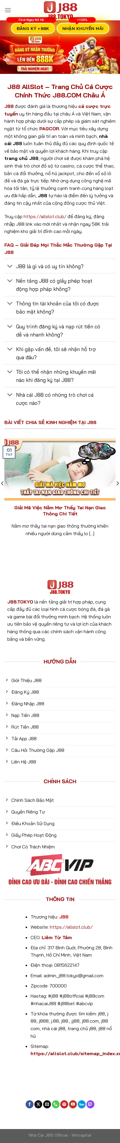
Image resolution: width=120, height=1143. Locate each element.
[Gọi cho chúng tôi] (56, 1104)
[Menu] (7, 10)
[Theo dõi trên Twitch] (90, 1104)
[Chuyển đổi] (10, 266)
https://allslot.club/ (45, 216)
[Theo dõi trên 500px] (82, 1104)
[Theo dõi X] (38, 1104)
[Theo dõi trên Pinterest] (64, 1104)
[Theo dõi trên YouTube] (73, 1104)
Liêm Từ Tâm (57, 937)
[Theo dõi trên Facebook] (29, 1104)
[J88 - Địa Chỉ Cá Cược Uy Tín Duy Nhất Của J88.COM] (60, 10)
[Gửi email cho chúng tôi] (47, 1104)
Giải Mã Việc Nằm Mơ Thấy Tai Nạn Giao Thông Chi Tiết (60, 511)
